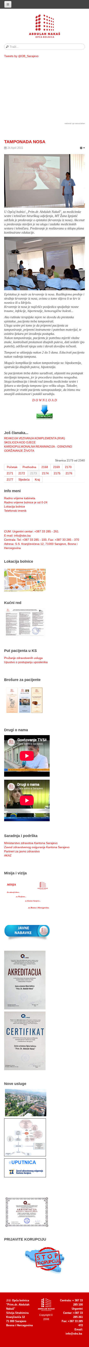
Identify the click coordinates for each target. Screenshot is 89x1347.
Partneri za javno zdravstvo (22, 851)
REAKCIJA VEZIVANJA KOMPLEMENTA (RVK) (34, 438)
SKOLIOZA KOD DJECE (20, 442)
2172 (21, 473)
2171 (10, 473)
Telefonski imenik (15, 510)
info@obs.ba (74, 1333)
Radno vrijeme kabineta (19, 498)
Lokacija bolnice (14, 506)
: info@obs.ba (17, 535)
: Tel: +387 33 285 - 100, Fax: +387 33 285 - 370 (41, 539)
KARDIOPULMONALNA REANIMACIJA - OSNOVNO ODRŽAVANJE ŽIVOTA (38, 448)
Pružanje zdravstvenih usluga (23, 658)
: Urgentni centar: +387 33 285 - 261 (31, 531)
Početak (12, 467)
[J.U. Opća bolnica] (44, 27)
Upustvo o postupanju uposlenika (26, 662)
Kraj (37, 479)
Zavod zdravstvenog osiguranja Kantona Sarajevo (37, 847)
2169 (56, 467)
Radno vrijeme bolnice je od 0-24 (25, 502)
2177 (10, 479)
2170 (68, 467)
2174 (45, 473)
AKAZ (8, 855)
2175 (57, 473)
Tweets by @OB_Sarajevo (21, 56)
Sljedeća (24, 479)
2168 (44, 467)
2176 (69, 473)
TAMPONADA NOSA (24, 141)
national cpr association (75, 123)
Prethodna (29, 467)
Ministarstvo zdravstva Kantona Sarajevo (31, 843)
